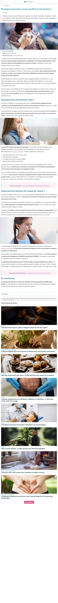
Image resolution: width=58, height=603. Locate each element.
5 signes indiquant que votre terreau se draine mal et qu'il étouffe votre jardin (28, 351)
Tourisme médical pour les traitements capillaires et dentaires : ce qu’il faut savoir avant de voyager (27, 400)
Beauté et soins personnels (8, 471)
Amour (3, 326)
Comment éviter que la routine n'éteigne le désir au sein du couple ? (24, 327)
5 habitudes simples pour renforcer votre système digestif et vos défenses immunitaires (27, 497)
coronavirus (48, 105)
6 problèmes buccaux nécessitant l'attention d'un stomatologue (23, 425)
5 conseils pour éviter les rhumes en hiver (38, 273)
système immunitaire (7, 248)
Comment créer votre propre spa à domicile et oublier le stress (22, 472)
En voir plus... (29, 502)
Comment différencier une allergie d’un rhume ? (36, 186)
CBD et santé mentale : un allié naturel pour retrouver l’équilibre (23, 448)
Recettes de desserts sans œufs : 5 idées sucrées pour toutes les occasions (27, 375)
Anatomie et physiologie (7, 494)
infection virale (21, 194)
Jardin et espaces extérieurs (8, 349)
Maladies (7, 5)
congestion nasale (17, 151)
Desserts (3, 373)
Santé (2, 5)
